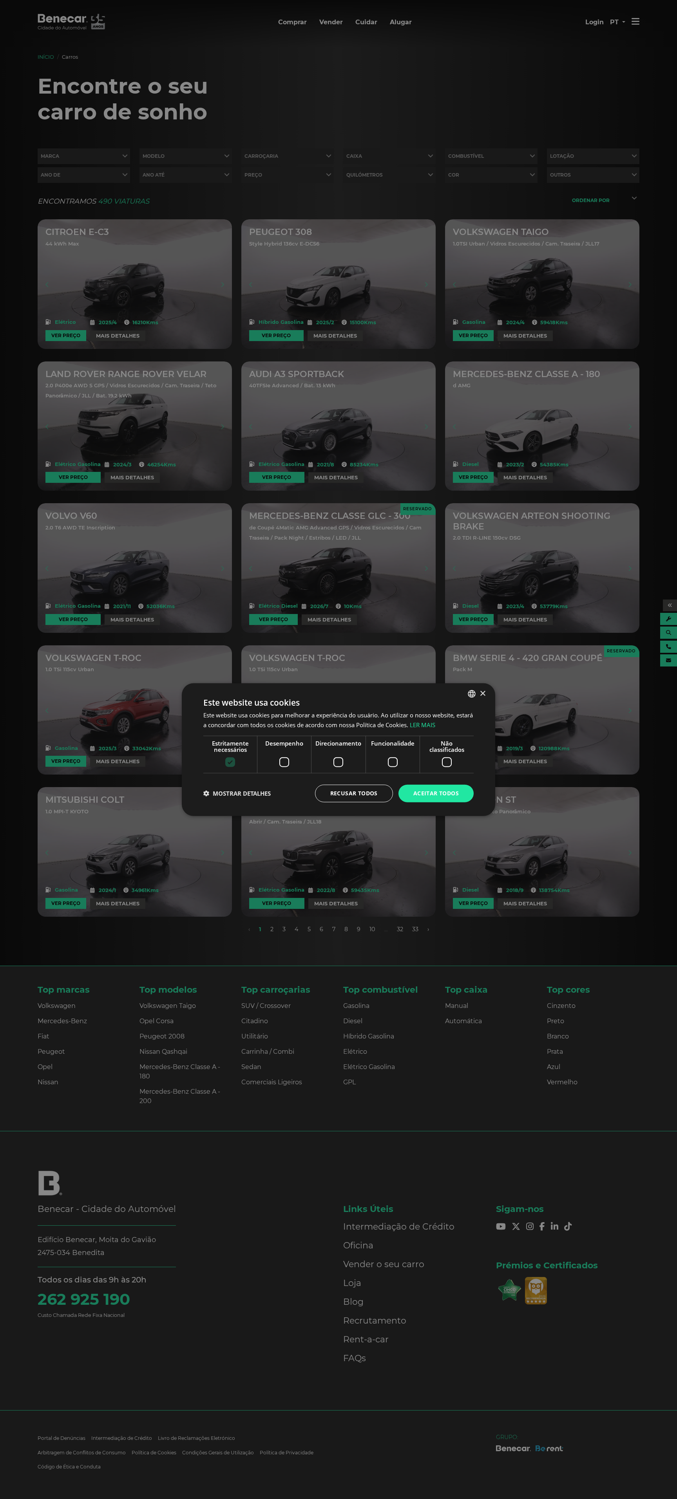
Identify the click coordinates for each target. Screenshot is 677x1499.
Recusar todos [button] (354, 793)
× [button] (482, 693)
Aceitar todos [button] (436, 793)
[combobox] (472, 694)
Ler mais (422, 725)
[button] (237, 793)
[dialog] (338, 749)
